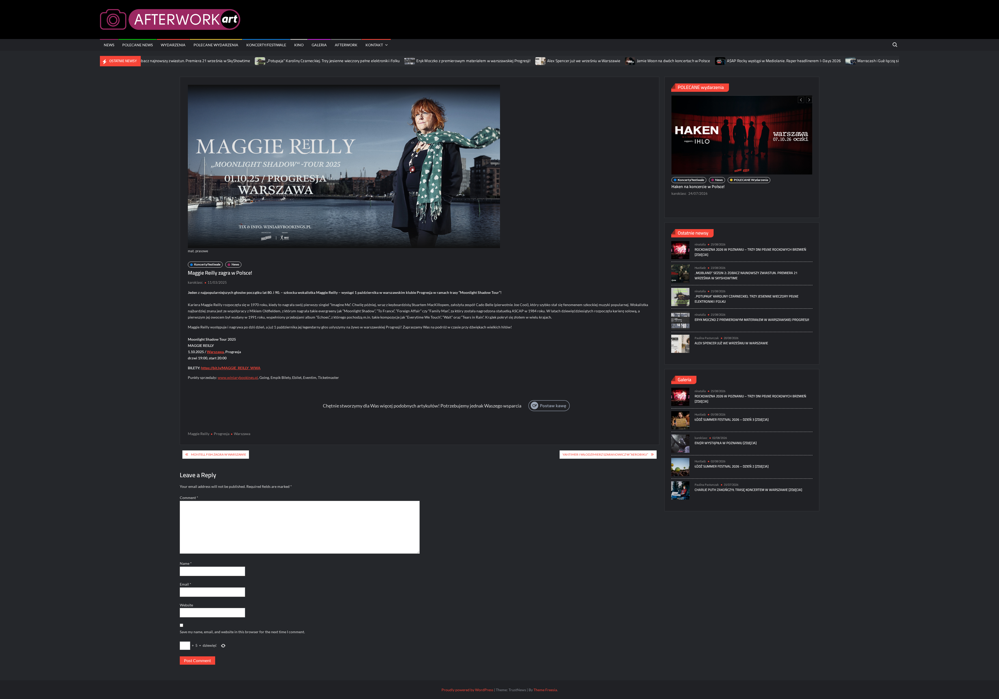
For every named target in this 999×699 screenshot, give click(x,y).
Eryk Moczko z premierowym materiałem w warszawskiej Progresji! (435, 60)
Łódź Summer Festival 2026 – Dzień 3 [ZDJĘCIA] (732, 419)
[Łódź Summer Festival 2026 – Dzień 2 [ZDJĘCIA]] (680, 466)
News (109, 45)
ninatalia (677, 185)
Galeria (319, 45)
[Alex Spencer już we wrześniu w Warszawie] (502, 61)
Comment (189, 497)
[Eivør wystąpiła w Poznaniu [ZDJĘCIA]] (680, 443)
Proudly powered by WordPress (467, 690)
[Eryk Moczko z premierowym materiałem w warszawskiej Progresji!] (371, 61)
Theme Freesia (545, 690)
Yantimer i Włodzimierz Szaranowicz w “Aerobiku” (605, 454)
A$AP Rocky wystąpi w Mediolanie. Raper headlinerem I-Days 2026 (745, 60)
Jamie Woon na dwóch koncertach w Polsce (634, 60)
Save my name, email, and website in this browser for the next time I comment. (242, 632)
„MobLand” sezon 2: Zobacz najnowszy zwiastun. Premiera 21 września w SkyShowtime (746, 275)
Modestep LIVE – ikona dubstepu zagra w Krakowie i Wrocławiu (728, 178)
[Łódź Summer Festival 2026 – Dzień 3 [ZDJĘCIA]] (680, 419)
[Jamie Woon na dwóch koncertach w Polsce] (591, 61)
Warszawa (215, 352)
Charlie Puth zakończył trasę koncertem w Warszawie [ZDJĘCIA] (748, 490)
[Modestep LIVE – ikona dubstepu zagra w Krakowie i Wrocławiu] (741, 130)
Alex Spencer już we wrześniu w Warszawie (544, 60)
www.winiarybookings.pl (238, 377)
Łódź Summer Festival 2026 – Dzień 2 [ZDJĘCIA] (732, 466)
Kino (299, 45)
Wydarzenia (173, 45)
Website (186, 605)
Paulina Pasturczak (707, 338)
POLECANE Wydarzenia (216, 45)
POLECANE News (137, 45)
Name (186, 563)
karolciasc (195, 282)
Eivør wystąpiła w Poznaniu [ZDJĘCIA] (726, 443)
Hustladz (700, 267)
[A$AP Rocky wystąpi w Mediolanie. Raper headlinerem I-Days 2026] (681, 61)
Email (185, 584)
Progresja (221, 433)
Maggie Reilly (198, 433)
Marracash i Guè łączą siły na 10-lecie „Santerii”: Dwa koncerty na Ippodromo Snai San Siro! (895, 60)
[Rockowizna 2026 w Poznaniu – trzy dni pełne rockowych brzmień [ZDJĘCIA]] (680, 249)
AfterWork (346, 45)
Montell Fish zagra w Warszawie (218, 454)
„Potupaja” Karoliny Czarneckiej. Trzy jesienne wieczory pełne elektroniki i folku (294, 60)
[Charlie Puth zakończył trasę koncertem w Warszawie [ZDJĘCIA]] (680, 490)
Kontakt (374, 45)
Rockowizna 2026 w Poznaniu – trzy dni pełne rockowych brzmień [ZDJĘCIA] (750, 252)
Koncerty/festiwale (266, 45)
